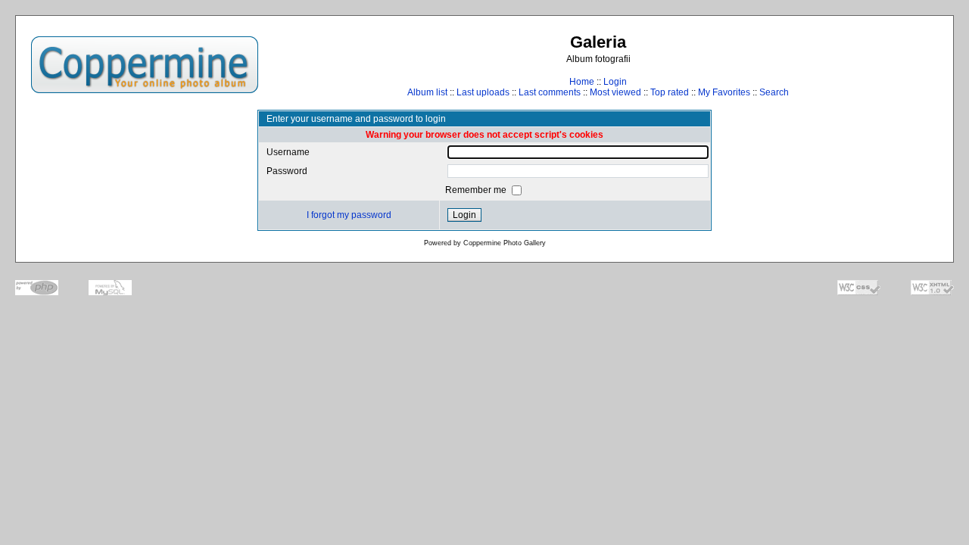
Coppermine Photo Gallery (504, 243)
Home (581, 81)
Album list (427, 92)
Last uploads (482, 92)
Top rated (669, 92)
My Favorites (724, 92)
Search (774, 92)
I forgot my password (349, 215)
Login (615, 81)
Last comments (550, 92)
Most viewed (615, 92)
